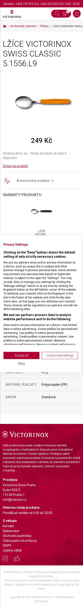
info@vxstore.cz (15, 499)
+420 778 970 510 (27, 4)
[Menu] (77, 14)
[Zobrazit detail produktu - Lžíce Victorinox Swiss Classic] (41, 211)
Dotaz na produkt (15, 166)
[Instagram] (5, 559)
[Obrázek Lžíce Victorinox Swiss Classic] (41, 102)
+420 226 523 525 (51, 4)
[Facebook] (17, 559)
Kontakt (8, 4)
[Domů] (4, 26)
